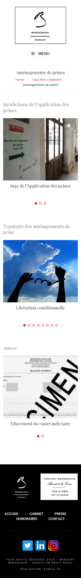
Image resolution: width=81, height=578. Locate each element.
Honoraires (26, 518)
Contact (56, 518)
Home (19, 79)
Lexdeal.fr (52, 569)
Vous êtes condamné (46, 79)
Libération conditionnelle (40, 307)
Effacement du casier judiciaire (40, 423)
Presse (60, 513)
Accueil (11, 513)
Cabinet (36, 513)
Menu (44, 54)
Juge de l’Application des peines (40, 186)
